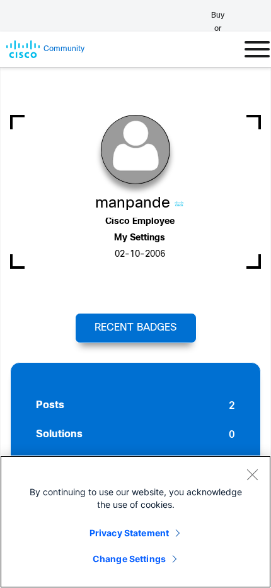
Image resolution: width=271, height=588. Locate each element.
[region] (135, 522)
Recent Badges (135, 327)
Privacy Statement (129, 532)
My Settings (139, 238)
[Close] (252, 474)
